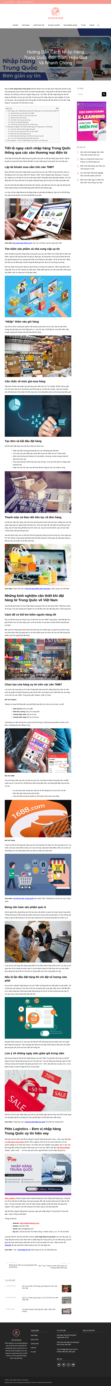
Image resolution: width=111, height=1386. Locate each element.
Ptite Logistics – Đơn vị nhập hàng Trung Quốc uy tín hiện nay (27, 140)
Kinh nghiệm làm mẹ (70, 25)
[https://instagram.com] (68, 1364)
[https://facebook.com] (59, 1364)
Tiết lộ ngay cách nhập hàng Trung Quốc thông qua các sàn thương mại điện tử (33, 111)
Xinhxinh (8, 1245)
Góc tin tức (34, 1339)
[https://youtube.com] (73, 1364)
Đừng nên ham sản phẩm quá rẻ (21, 133)
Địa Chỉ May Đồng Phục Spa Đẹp (38, 589)
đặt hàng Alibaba (63, 1148)
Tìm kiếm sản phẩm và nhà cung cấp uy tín (24, 115)
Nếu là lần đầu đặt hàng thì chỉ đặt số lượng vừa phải (27, 136)
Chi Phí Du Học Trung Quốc (23, 898)
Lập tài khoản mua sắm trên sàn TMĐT (22, 113)
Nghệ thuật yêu (38, 25)
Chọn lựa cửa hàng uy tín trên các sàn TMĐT (24, 131)
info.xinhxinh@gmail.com (26, 2)
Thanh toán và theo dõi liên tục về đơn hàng (24, 124)
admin (49, 68)
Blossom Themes (31, 1382)
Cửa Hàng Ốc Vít (24, 1250)
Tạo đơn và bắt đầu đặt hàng (19, 122)
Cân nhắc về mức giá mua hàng (20, 120)
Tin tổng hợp (55, 47)
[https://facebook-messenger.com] (63, 1364)
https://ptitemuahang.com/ (29, 1223)
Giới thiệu (34, 1335)
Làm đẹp (15, 25)
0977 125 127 (11, 2)
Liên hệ (91, 25)
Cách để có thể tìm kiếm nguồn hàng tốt (23, 129)
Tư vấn (83, 25)
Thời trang (26, 25)
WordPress (48, 1382)
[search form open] (98, 25)
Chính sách (35, 1344)
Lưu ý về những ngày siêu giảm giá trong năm (25, 138)
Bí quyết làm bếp (54, 25)
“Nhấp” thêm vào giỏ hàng (19, 117)
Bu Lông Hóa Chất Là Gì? (22, 243)
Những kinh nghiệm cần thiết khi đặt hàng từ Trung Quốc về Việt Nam (29, 127)
